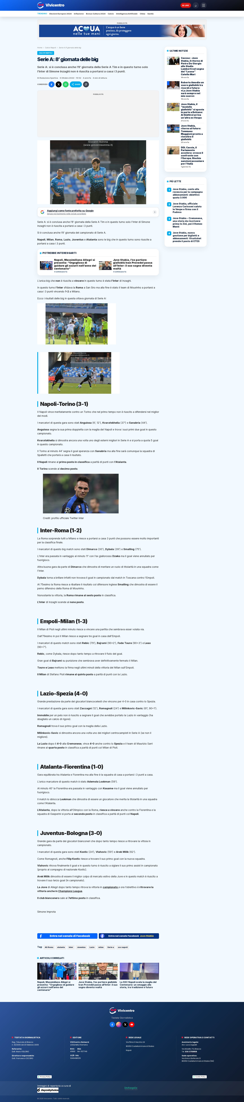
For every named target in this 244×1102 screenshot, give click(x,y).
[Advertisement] (98, 115)
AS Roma (49, 947)
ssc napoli (123, 947)
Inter (71, 947)
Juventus (81, 947)
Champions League (70, 891)
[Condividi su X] (59, 84)
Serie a (110, 947)
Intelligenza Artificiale (127, 14)
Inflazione (79, 14)
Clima (142, 14)
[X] (125, 1024)
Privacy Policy (45, 1077)
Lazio (92, 947)
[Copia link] (86, 84)
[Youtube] (131, 1024)
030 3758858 (191, 1051)
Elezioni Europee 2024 (60, 14)
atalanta (61, 947)
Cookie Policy (200, 1077)
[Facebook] (112, 1024)
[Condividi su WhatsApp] (66, 84)
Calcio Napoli (50, 48)
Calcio (111, 14)
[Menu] (204, 5)
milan (101, 947)
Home (39, 48)
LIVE (187, 5)
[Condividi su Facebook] (52, 84)
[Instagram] (118, 1024)
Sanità (150, 14)
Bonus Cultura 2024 (95, 14)
